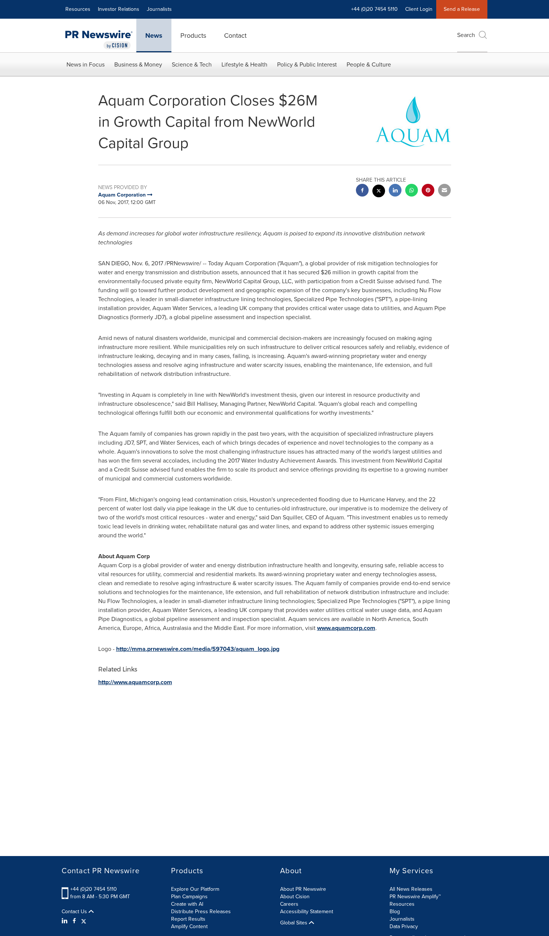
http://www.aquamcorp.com (135, 682)
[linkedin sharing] (395, 191)
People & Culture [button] (369, 64)
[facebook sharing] (362, 191)
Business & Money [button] (138, 64)
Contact (235, 35)
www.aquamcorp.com (346, 628)
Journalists (159, 9)
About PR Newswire (303, 889)
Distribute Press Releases (201, 911)
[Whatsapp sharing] (411, 191)
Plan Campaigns (189, 897)
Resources (77, 9)
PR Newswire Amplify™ (415, 897)
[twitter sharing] (378, 192)
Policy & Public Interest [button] (307, 64)
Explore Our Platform (195, 889)
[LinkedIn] (65, 921)
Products (193, 35)
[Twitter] (83, 921)
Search (466, 35)
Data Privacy (404, 926)
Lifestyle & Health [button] (244, 64)
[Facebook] (74, 921)
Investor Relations (118, 9)
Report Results (188, 919)
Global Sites (294, 923)
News (153, 35)
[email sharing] (444, 191)
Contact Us (75, 911)
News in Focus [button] (85, 64)
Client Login (418, 9)
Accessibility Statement (306, 911)
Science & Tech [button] (192, 64)
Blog (395, 911)
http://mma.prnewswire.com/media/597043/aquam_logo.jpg (197, 649)
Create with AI (187, 904)
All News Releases (411, 889)
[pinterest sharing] (428, 191)
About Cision (295, 897)
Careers (289, 904)
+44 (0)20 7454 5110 (93, 889)
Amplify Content (189, 926)
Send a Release (462, 9)
